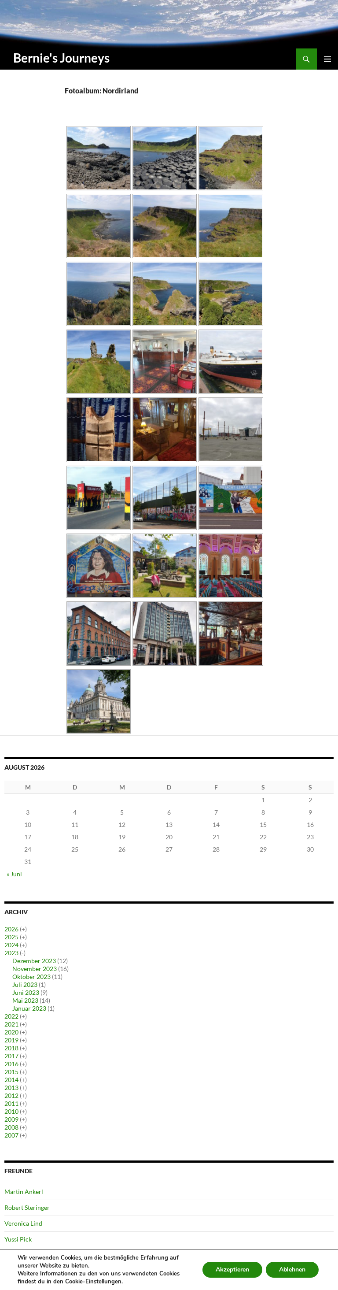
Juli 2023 (24, 984)
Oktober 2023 (31, 976)
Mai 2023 (25, 1000)
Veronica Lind (23, 1223)
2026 (11, 929)
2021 (11, 1024)
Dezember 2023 (34, 960)
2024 (11, 945)
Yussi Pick (18, 1239)
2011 (11, 1103)
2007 (11, 1135)
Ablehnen (292, 1269)
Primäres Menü (327, 59)
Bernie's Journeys (61, 57)
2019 (11, 1040)
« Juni (14, 874)
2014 (11, 1079)
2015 (11, 1071)
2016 (11, 1064)
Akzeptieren (232, 1269)
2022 (11, 1016)
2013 (11, 1087)
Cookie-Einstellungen (93, 1282)
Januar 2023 (29, 1008)
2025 (11, 937)
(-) (23, 952)
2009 (11, 1119)
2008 (11, 1127)
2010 (11, 1111)
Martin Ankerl (23, 1191)
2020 (11, 1032)
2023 (11, 952)
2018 (11, 1048)
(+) (23, 929)
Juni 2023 (25, 992)
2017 (11, 1056)
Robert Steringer (27, 1207)
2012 (11, 1095)
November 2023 (34, 968)
